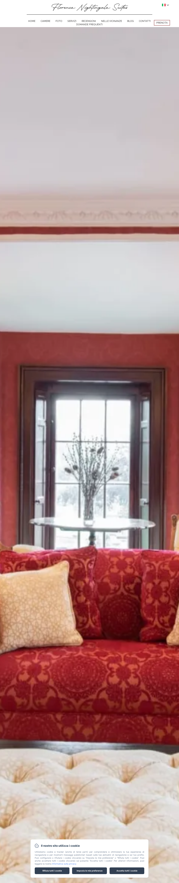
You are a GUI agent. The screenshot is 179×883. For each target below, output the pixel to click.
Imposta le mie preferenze (89, 870)
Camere (45, 21)
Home (31, 21)
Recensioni (89, 21)
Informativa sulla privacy (64, 863)
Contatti (145, 21)
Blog (130, 21)
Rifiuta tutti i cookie (52, 870)
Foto (59, 21)
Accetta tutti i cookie (126, 870)
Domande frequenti (89, 24)
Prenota (162, 22)
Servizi (71, 21)
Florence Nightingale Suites (89, 8)
